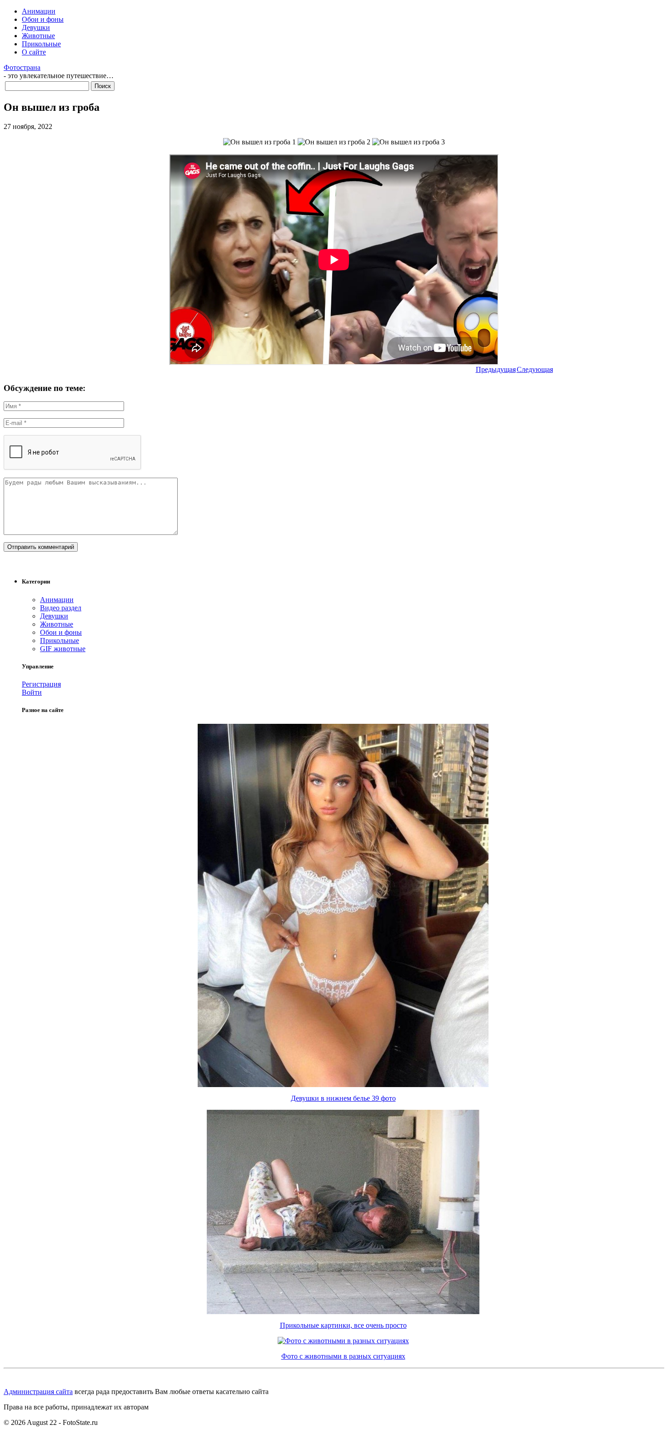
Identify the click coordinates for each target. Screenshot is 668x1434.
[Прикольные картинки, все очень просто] (343, 1311)
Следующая (535, 369)
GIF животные (62, 649)
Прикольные (41, 44)
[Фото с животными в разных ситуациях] (343, 1341)
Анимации (38, 11)
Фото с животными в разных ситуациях (343, 1356)
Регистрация (41, 684)
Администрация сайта (38, 1391)
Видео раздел (60, 608)
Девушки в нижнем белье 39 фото (343, 1098)
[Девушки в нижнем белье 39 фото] (343, 1084)
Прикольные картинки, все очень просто (343, 1325)
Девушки (36, 27)
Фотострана (22, 67)
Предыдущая (496, 369)
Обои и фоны (43, 19)
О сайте (34, 52)
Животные (38, 36)
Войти (32, 692)
